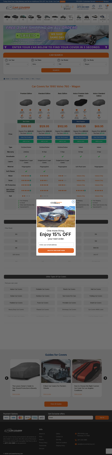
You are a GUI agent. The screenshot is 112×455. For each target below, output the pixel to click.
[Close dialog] (73, 201)
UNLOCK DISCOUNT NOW (56, 250)
